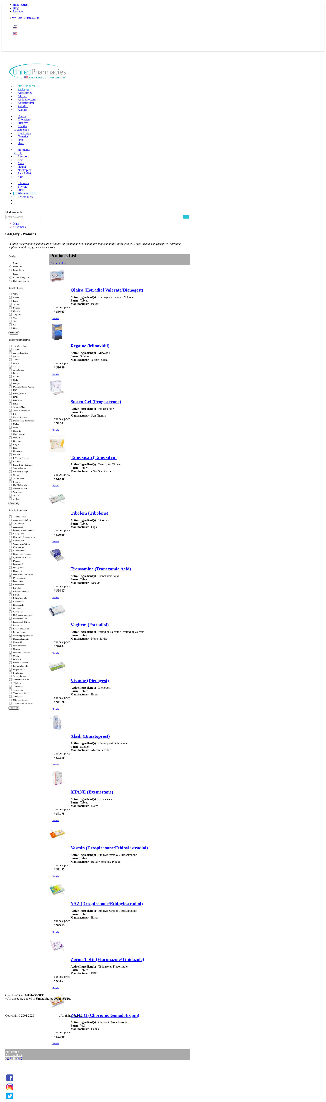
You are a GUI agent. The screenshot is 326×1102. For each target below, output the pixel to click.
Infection (23, 156)
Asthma (22, 109)
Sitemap (10, 1038)
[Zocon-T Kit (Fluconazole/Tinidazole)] (57, 953)
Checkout (11, 1068)
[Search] (186, 217)
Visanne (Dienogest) (90, 680)
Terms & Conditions (17, 1032)
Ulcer (21, 190)
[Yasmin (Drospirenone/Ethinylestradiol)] (57, 841)
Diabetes (23, 122)
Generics (23, 136)
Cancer (22, 116)
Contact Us (12, 1042)
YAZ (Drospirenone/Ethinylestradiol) (107, 903)
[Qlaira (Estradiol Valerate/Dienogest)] (57, 283)
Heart (21, 143)
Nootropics (24, 170)
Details (55, 318)
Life (20, 159)
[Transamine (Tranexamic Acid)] (57, 562)
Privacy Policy (14, 1035)
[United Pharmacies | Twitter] (9, 1099)
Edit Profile (12, 1051)
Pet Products (25, 196)
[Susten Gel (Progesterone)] (57, 395)
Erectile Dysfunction (21, 128)
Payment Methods (16, 1021)
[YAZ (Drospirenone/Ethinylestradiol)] (57, 897)
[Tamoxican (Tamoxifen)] (57, 451)
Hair (20, 139)
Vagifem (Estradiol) (90, 624)
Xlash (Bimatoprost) (90, 736)
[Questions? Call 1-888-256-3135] (37, 71)
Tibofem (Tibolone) (89, 513)
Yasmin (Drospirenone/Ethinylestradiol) (109, 847)
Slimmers (23, 183)
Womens (23, 193)
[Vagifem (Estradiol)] (57, 618)
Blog (16, 8)
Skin (20, 176)
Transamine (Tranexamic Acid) (101, 568)
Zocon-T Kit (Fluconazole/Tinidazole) (107, 959)
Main (16, 223)
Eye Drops (24, 133)
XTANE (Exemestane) (92, 792)
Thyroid (22, 186)
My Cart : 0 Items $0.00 (26, 17)
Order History (13, 1058)
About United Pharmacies (20, 1028)
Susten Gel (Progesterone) (96, 401)
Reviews (18, 11)
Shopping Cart (14, 1065)
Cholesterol (24, 119)
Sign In (20, 40)
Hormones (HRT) (22, 151)
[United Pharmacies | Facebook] (9, 1081)
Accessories (25, 92)
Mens (21, 163)
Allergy (22, 96)
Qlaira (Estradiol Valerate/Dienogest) (107, 290)
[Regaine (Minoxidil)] (57, 339)
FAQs (8, 1025)
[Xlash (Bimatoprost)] (57, 729)
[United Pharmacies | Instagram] (9, 1090)
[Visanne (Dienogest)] (57, 674)
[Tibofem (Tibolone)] (57, 506)
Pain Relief (24, 173)
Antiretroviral (26, 102)
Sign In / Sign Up (15, 1048)
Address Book (13, 1055)
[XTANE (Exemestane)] (57, 785)
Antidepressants (27, 99)
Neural (22, 166)
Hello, (20, 4)
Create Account (22, 48)
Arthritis (23, 106)
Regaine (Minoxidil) (90, 345)
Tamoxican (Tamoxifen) (94, 457)
